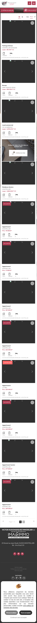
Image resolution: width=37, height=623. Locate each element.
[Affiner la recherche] (29, 3)
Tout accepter (26, 613)
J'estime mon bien (20, 153)
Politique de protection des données (19, 569)
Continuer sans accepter (18, 617)
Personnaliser (11, 613)
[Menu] (34, 3)
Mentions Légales (18, 567)
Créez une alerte (32, 10)
